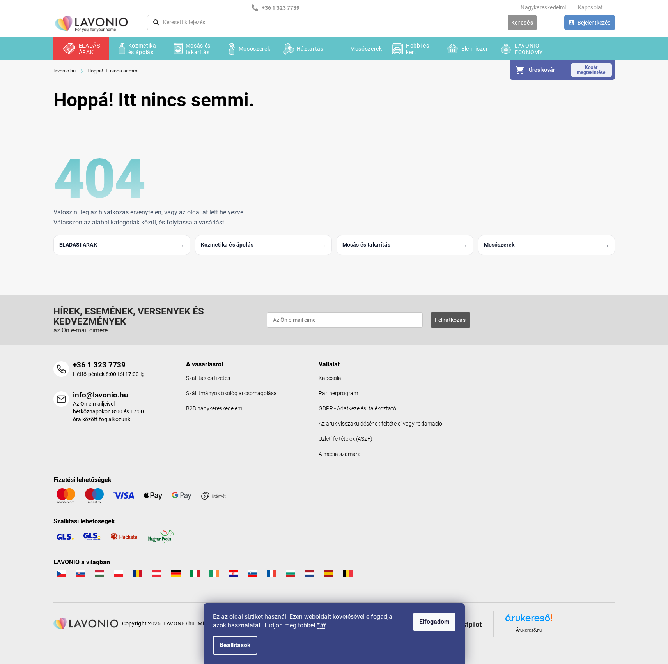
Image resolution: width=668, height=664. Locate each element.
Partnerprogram (338, 393)
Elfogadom (434, 621)
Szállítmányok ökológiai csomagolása (231, 393)
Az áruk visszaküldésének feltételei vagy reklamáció (380, 423)
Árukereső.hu (529, 630)
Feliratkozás (450, 320)
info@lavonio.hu (100, 394)
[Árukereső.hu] (528, 620)
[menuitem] (81, 48)
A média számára (340, 454)
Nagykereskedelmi (543, 7)
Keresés (522, 22)
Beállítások (235, 645)
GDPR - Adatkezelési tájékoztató (357, 408)
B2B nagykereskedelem (214, 408)
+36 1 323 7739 (99, 364)
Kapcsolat (590, 7)
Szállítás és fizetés (208, 378)
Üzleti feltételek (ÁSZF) (345, 439)
